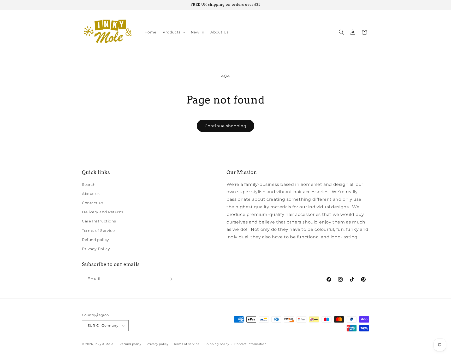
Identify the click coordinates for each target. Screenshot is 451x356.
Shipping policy (217, 344)
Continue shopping (225, 125)
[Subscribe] (170, 279)
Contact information (250, 344)
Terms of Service (98, 230)
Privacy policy (158, 344)
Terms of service (186, 344)
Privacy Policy (96, 248)
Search (89, 184)
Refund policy (95, 239)
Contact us (92, 202)
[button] (173, 32)
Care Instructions (99, 221)
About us (91, 193)
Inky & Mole (104, 344)
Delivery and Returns (102, 212)
